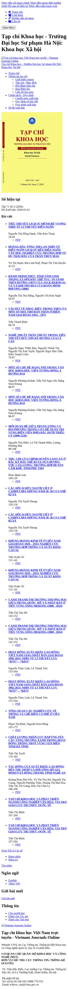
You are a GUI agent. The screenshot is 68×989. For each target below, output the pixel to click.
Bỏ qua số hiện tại (18, 6)
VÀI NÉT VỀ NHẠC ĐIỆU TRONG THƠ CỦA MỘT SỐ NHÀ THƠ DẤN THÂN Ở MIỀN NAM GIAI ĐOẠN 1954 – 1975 (37, 311)
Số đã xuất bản (16, 107)
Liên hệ (15, 21)
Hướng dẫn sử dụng (22, 18)
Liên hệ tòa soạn (24, 92)
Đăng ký (13, 859)
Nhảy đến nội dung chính (15, 2)
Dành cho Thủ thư (18, 919)
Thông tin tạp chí (17, 76)
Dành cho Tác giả (18, 916)
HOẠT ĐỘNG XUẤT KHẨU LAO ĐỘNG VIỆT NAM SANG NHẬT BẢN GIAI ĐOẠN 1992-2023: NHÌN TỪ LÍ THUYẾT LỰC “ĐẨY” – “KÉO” (35, 657)
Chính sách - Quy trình (21, 95)
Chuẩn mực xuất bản (26, 98)
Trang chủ (17, 11)
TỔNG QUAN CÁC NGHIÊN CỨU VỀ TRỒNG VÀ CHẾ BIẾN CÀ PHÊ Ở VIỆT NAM (34, 714)
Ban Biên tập (22, 88)
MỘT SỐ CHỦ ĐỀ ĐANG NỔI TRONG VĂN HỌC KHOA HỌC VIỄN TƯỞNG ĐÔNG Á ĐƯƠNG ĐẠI (36, 370)
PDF (18, 239)
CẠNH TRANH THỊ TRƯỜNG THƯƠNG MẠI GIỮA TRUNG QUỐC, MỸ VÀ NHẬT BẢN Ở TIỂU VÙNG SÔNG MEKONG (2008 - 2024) (37, 602)
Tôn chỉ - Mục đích (26, 82)
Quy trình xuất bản (25, 104)
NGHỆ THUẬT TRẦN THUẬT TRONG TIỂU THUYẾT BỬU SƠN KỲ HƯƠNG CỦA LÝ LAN (37, 338)
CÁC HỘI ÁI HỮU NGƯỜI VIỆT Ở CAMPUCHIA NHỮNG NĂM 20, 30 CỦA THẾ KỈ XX (37, 491)
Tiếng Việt (14, 883)
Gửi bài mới (8, 898)
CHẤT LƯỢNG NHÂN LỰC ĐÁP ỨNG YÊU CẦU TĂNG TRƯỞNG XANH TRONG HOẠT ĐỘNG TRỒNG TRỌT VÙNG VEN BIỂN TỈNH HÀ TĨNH (37, 742)
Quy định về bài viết (26, 101)
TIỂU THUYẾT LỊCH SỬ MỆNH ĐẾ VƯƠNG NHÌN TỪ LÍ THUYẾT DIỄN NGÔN (37, 225)
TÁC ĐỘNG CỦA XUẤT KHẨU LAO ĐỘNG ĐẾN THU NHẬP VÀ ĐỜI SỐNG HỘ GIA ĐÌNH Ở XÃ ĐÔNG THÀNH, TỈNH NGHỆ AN (37, 769)
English (12, 880)
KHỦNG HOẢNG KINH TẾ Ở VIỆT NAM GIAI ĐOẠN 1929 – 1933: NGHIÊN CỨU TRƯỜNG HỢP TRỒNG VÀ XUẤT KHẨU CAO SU (34, 545)
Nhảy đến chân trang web (43, 6)
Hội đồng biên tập (25, 85)
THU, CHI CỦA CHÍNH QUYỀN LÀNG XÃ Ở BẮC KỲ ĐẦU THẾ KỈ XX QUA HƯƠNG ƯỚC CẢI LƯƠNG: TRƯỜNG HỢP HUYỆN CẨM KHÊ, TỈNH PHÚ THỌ (37, 463)
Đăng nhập (14, 856)
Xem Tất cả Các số (11, 850)
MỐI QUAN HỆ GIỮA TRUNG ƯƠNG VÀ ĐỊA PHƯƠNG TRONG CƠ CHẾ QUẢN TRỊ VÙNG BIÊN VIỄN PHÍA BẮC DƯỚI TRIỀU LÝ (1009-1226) (36, 431)
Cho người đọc (16, 913)
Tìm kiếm (6, 865)
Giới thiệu (17, 15)
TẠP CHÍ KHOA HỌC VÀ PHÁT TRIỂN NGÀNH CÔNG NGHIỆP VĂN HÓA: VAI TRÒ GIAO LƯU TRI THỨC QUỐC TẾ (37, 802)
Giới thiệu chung (24, 79)
